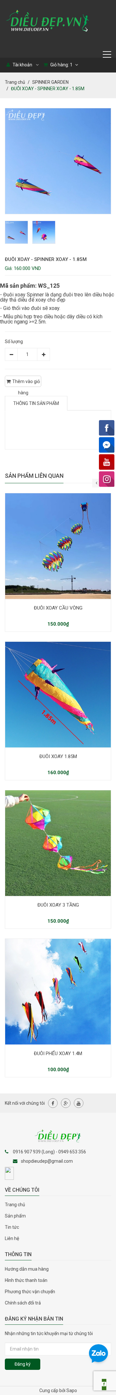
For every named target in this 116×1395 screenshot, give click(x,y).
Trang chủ (15, 82)
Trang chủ (15, 1204)
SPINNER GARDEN (50, 82)
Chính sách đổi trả (23, 1302)
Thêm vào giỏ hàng (26, 383)
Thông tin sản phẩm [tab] (36, 403)
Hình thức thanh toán (26, 1280)
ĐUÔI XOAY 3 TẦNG (58, 905)
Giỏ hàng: (60, 64)
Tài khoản (22, 64)
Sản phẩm (15, 1215)
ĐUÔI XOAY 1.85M (58, 756)
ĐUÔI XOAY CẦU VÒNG (58, 608)
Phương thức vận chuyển (30, 1291)
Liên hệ (12, 1238)
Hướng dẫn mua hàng (27, 1269)
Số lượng (14, 341)
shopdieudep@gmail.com (47, 1161)
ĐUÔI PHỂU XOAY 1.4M (58, 1053)
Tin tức (12, 1227)
